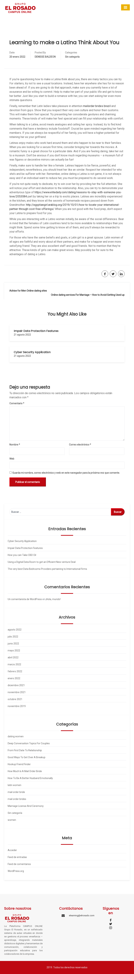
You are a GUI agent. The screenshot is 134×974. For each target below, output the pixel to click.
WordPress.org (16, 871)
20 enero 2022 (17, 56)
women (12, 820)
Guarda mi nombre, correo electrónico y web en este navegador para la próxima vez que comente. (66, 472)
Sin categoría (72, 56)
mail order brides (17, 799)
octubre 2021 (15, 699)
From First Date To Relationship (25, 750)
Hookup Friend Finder (19, 764)
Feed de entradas (17, 857)
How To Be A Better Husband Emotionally (30, 778)
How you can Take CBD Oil (22, 555)
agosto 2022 (14, 629)
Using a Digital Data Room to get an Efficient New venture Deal (42, 562)
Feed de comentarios (19, 864)
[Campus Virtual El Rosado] (20, 7)
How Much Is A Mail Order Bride (25, 771)
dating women (16, 736)
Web (11, 458)
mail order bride (16, 792)
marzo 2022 (14, 664)
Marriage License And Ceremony (26, 806)
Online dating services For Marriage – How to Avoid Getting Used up (88, 294)
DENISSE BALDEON (45, 56)
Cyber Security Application (32, 352)
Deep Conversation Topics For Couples (29, 743)
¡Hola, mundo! (53, 599)
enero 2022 (14, 678)
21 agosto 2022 (22, 334)
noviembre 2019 (17, 706)
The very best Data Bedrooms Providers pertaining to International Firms (47, 569)
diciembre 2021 (16, 685)
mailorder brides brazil (97, 106)
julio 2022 (13, 636)
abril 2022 (13, 657)
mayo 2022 (14, 650)
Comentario (16, 403)
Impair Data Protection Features (36, 331)
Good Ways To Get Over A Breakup (26, 757)
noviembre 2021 (17, 692)
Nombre (14, 444)
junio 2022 (13, 643)
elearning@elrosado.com (81, 915)
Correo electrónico (80, 444)
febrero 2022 (15, 671)
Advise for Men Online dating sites (28, 290)
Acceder (12, 850)
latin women (14, 785)
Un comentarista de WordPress (25, 599)
